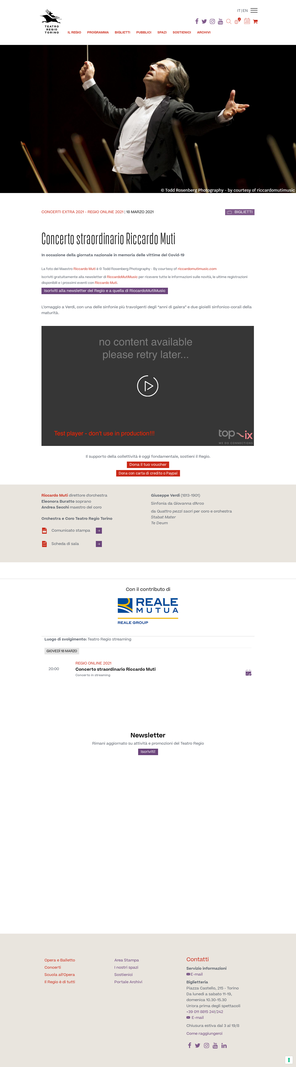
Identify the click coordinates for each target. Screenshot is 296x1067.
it (239, 10)
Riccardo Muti (84, 269)
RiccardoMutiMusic (122, 277)
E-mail (197, 974)
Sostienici (182, 32)
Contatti (197, 959)
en (245, 10)
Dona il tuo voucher (148, 464)
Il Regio (74, 32)
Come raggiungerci (204, 1033)
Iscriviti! (148, 752)
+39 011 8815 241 (200, 1012)
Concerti (53, 967)
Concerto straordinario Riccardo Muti (116, 669)
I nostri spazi (126, 967)
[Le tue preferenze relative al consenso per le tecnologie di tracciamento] (289, 1060)
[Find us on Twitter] (204, 22)
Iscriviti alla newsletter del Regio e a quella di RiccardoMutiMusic (104, 291)
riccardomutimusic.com (197, 269)
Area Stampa (126, 960)
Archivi (204, 32)
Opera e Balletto (60, 960)
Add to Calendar (248, 673)
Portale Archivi (128, 982)
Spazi (162, 32)
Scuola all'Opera (60, 975)
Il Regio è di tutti (60, 982)
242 (219, 1012)
